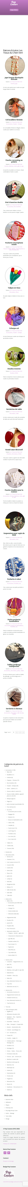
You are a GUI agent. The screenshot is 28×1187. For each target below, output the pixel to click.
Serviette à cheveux (14, 708)
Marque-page (10, 798)
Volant (8, 1089)
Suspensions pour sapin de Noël (14, 534)
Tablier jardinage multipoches (14, 665)
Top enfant (11, 952)
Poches (9, 1076)
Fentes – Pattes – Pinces (13, 1051)
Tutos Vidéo (9, 1116)
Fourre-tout (11, 828)
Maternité (9, 972)
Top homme (10, 1003)
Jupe (16, 83)
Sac (18, 250)
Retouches (9, 1081)
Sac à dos (10, 836)
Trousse (9, 848)
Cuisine (8, 867)
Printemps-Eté (9, 1107)
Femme (13, 83)
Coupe (8, 1035)
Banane (10, 817)
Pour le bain (11, 944)
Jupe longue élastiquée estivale (14, 78)
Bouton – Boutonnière (12, 1027)
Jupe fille (10, 938)
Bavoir (10, 905)
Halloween (8, 1102)
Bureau (9, 856)
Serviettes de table (14, 409)
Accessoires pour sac (13, 811)
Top (8, 984)
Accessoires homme (12, 992)
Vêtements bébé (12, 914)
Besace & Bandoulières (17, 625)
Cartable (10, 825)
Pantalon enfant (12, 941)
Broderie (8, 852)
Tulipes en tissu (14, 288)
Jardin (18, 670)
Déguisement (10, 917)
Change (10, 908)
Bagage (10, 814)
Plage (8, 801)
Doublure (9, 1045)
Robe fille (10, 949)
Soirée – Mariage (10, 1113)
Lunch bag (10, 831)
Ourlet (8, 1070)
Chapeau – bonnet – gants (15, 933)
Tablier (22, 670)
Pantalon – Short (11, 975)
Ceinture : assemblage (12, 1030)
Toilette (14, 714)
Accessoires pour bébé (14, 902)
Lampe (8, 879)
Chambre (9, 454)
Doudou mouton (14, 369)
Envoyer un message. (8, 1161)
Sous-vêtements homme (13, 1000)
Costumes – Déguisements (14, 961)
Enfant (16, 373)
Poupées (9, 925)
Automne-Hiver (9, 1099)
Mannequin (10, 1067)
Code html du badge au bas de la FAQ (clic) (14, 1181)
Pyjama (10, 947)
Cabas (9, 822)
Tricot (7, 1007)
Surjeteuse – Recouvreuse (13, 1087)
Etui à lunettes (17, 206)
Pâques (7, 1105)
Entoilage (9, 1048)
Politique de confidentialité (9, 1143)
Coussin (9, 865)
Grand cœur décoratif (14, 449)
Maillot (8, 967)
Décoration (12, 292)
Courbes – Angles (11, 1038)
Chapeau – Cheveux (12, 780)
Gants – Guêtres (11, 788)
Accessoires (9, 124)
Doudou (12, 373)
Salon (8, 892)
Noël (17, 539)
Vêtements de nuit (11, 986)
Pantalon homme (11, 997)
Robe (8, 978)
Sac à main (11, 839)
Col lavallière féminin (14, 120)
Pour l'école (10, 928)
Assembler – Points (12, 1021)
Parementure (10, 1073)
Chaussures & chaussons (14, 936)
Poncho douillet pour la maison (14, 491)
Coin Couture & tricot (12, 862)
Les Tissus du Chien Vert (16, 81)
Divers (8, 870)
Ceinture (9, 777)
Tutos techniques (10, 1009)
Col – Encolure (10, 1032)
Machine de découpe (12, 1062)
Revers (8, 1084)
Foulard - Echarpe (17, 124)
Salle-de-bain (20, 713)
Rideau (8, 887)
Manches (9, 1065)
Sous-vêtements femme (13, 981)
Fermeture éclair (11, 1054)
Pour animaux (10, 807)
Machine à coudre (11, 1059)
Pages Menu (14, 10)
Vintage (7, 1119)
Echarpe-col (14, 328)
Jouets (8, 923)
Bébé (8, 901)
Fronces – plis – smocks (13, 1056)
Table (17, 413)
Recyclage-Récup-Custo (12, 1110)
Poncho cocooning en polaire (14, 161)
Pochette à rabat (14, 579)
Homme (8, 990)
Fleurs (17, 292)
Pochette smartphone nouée (14, 244)
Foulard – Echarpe (11, 785)
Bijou (8, 772)
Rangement (10, 884)
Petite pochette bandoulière (14, 620)
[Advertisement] (14, 29)
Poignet (9, 1078)
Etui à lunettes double (14, 202)
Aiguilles (9, 1011)
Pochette (14, 250)
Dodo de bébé (11, 911)
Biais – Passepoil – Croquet (14, 1024)
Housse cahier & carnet (13, 791)
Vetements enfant (11, 931)
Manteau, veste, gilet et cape (16, 166)
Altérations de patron (12, 1014)
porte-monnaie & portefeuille (14, 804)
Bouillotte (9, 774)
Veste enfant (11, 955)
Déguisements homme (13, 995)
